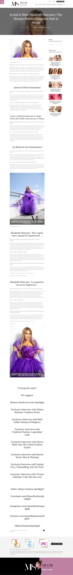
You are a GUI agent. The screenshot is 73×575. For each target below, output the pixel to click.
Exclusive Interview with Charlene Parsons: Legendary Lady (27, 432)
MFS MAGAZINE (31, 59)
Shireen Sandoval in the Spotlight (27, 402)
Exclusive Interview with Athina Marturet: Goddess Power (27, 411)
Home (22, 27)
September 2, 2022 (12, 59)
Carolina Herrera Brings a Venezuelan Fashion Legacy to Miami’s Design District (55, 90)
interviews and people (21, 530)
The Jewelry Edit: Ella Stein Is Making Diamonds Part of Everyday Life (55, 114)
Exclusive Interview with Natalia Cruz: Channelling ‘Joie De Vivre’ (27, 465)
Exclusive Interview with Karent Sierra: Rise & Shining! (27, 456)
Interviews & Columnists (24, 59)
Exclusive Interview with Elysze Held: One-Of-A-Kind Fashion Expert (27, 445)
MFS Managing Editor (38, 59)
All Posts (27, 27)
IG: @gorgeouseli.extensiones (29, 273)
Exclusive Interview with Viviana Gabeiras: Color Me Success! (27, 475)
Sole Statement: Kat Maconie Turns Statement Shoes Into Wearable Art (55, 102)
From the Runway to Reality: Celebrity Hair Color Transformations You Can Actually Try (55, 77)
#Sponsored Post (14, 530)
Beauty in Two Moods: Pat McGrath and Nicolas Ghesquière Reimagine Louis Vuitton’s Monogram (55, 64)
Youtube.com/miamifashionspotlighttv (27, 517)
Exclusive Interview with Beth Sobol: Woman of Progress (27, 421)
